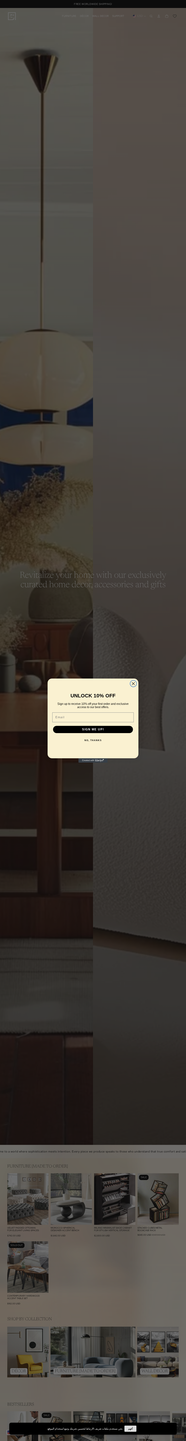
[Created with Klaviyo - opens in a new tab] (93, 760)
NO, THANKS (93, 740)
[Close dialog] (133, 683)
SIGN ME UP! (93, 729)
